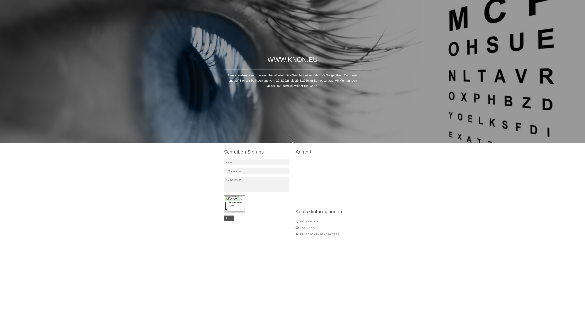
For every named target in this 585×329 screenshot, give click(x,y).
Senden (228, 218)
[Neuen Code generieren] (241, 198)
